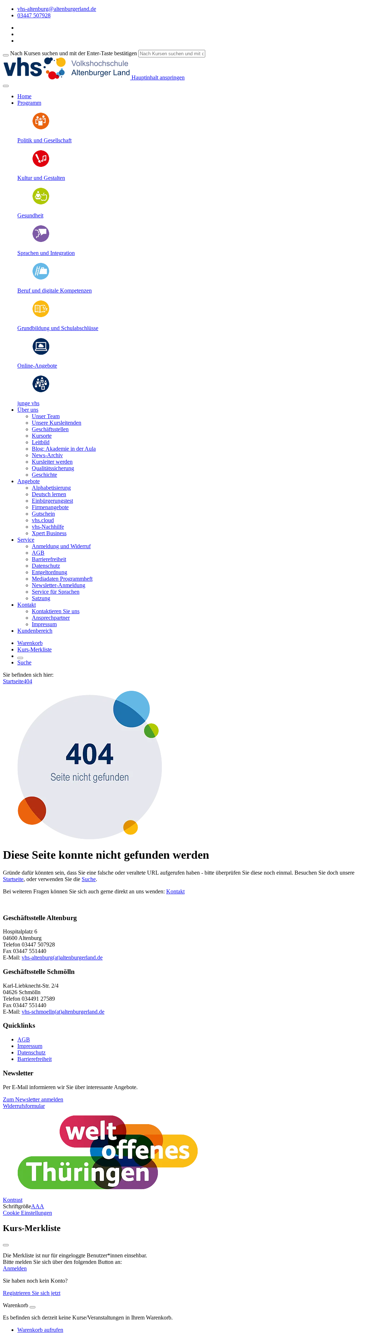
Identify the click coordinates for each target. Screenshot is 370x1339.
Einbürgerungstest (52, 501)
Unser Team (46, 416)
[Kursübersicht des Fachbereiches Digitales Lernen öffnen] (41, 353)
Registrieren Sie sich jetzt (31, 1293)
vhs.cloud (43, 520)
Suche (24, 662)
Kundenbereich (34, 631)
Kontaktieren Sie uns (55, 611)
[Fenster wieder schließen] (6, 1245)
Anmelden (15, 1268)
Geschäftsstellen (50, 429)
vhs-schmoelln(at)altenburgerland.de (63, 1012)
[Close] (32, 1307)
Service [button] (25, 540)
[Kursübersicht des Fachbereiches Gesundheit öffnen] (41, 203)
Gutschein (43, 514)
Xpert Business (49, 533)
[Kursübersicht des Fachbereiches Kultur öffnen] (41, 165)
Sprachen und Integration (46, 253)
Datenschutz (46, 566)
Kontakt (175, 891)
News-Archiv (47, 455)
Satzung (41, 598)
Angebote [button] (28, 481)
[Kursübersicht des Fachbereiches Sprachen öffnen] (41, 241)
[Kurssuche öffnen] (20, 658)
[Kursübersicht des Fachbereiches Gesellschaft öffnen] (41, 128)
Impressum (44, 624)
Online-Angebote (37, 366)
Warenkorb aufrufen (40, 1330)
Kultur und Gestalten (41, 178)
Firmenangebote (50, 507)
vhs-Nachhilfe (48, 527)
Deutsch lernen (49, 494)
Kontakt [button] (26, 605)
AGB (38, 553)
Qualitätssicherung (53, 468)
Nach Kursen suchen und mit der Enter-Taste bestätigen (73, 53)
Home (24, 96)
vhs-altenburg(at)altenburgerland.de (62, 957)
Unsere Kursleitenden (56, 423)
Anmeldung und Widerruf (61, 546)
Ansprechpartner (51, 618)
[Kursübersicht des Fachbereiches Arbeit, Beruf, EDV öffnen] (41, 278)
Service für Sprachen (55, 592)
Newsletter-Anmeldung (58, 585)
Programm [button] (29, 103)
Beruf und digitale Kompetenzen (54, 290)
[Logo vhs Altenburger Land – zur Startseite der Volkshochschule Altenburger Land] (66, 77)
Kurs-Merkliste (34, 649)
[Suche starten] (6, 55)
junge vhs (28, 403)
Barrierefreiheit (49, 559)
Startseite (13, 681)
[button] (33, 1099)
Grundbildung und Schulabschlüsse (57, 328)
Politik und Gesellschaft (44, 140)
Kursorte (42, 436)
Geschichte (44, 475)
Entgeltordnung (49, 572)
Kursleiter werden (52, 462)
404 (27, 681)
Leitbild (41, 442)
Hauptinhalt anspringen (157, 77)
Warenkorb (30, 643)
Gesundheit (30, 215)
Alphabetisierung (51, 488)
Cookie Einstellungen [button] (27, 1213)
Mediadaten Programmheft (62, 579)
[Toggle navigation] (6, 86)
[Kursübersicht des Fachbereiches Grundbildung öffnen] (41, 316)
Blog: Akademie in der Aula (64, 449)
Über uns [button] (27, 410)
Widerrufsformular (24, 1106)
